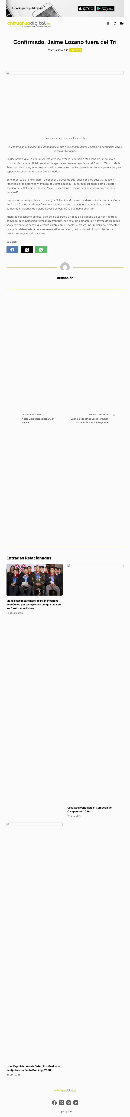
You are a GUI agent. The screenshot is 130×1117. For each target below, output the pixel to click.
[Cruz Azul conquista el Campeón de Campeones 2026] (95, 683)
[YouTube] (75, 1102)
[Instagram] (68, 1102)
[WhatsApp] (41, 249)
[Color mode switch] (108, 23)
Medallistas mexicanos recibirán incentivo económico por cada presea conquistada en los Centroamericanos (33, 604)
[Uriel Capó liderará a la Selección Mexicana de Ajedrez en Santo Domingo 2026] (34, 942)
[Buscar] (115, 23)
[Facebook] (12, 249)
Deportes (76, 50)
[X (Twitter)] (27, 249)
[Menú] (122, 23)
